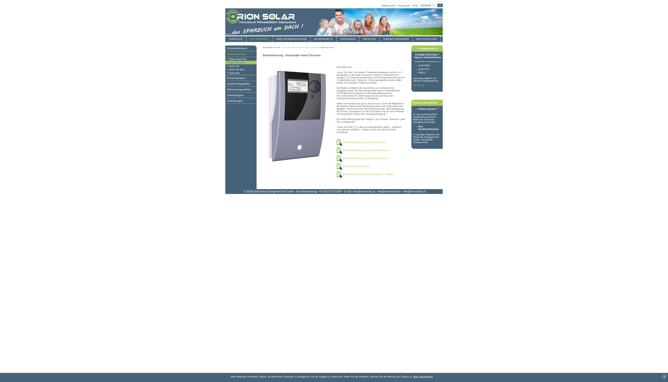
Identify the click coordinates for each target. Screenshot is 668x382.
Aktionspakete (323, 39)
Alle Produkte (259, 39)
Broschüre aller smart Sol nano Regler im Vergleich (368, 174)
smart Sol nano (237, 62)
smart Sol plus (236, 69)
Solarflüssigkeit (235, 95)
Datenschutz (388, 5)
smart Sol (234, 66)
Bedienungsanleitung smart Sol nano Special (365, 158)
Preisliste (369, 39)
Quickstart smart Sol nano (356, 166)
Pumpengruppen (236, 78)
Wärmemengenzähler (239, 89)
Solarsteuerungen (237, 54)
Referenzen (348, 39)
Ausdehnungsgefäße (238, 83)
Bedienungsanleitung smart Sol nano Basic (364, 142)
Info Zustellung (426, 39)
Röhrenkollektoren (237, 48)
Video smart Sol (237, 59)
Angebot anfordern (396, 39)
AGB (415, 5)
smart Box (234, 73)
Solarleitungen (235, 100)
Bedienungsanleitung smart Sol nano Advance (366, 150)
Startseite (236, 39)
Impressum (404, 5)
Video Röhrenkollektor (291, 39)
